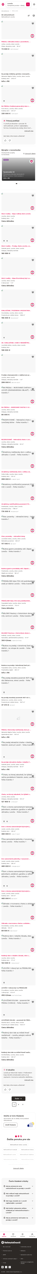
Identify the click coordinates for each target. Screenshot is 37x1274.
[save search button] (34, 15)
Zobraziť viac (28, 131)
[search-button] (28, 4)
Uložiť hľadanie (10, 1125)
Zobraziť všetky (18, 1168)
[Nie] (9, 140)
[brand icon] (2, 4)
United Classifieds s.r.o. (15, 1271)
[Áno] (5, 140)
